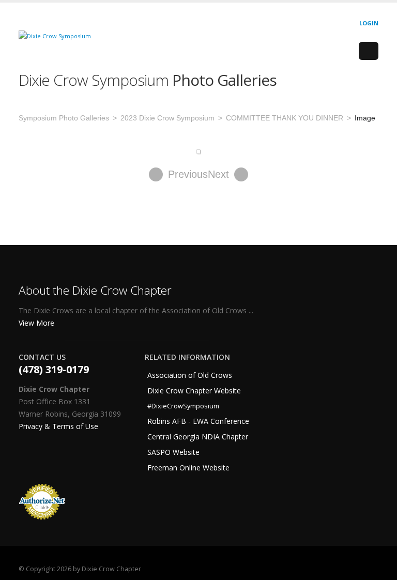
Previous (188, 174)
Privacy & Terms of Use (58, 426)
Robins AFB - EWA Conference (198, 421)
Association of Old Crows (189, 375)
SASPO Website (173, 452)
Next (218, 174)
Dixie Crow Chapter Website (194, 390)
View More (37, 323)
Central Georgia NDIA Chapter (197, 436)
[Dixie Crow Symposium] (55, 35)
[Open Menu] (368, 51)
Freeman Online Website (188, 467)
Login (368, 23)
